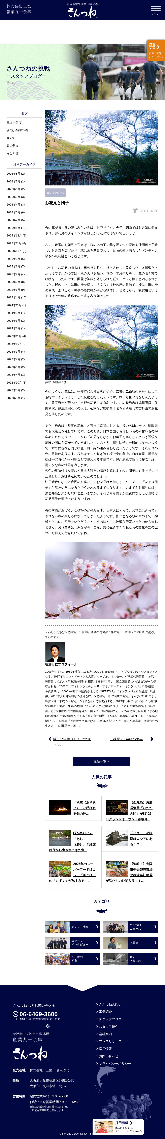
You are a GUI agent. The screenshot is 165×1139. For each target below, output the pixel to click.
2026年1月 (13, 227)
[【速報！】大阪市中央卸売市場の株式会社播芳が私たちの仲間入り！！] (117, 869)
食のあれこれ (55, 192)
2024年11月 (14, 305)
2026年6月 (13, 189)
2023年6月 (13, 367)
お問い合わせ (108, 1056)
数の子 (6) (13, 145)
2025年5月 (13, 289)
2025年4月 (13, 297)
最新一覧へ (102, 761)
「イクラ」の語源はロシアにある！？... (141, 838)
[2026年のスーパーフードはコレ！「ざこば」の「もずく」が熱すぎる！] (60, 869)
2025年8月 (13, 266)
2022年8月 (13, 398)
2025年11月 (14, 243)
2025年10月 (14, 251)
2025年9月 (13, 258)
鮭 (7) (10, 138)
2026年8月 (13, 173)
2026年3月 (13, 212)
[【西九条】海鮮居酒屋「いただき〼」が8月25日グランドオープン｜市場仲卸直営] (117, 807)
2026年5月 (13, 197)
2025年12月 (14, 235)
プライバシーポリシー (115, 1063)
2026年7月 (13, 181)
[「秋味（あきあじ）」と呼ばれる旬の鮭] (60, 807)
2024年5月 (13, 328)
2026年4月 (13, 204)
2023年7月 (13, 359)
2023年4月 (13, 374)
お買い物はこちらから (156, 54)
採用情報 (105, 1048)
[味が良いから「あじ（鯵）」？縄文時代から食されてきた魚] (60, 838)
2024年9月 (13, 312)
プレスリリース (110, 1041)
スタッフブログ (110, 1019)
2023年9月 (13, 351)
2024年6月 (13, 320)
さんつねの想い (110, 1004)
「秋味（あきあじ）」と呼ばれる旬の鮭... (84, 808)
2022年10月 (14, 382)
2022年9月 (13, 390)
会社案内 (105, 1034)
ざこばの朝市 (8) (17, 130)
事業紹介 (105, 1011)
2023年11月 (14, 336)
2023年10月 (14, 343)
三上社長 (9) (14, 122)
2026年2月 (13, 220)
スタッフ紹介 (108, 1026)
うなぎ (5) (13, 153)
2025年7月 (13, 274)
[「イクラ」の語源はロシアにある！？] (117, 838)
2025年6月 (13, 281)
